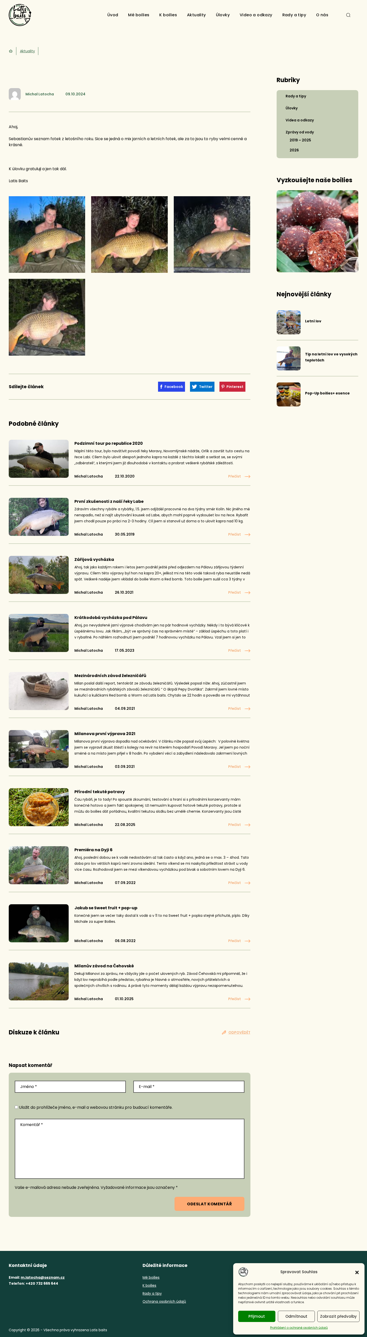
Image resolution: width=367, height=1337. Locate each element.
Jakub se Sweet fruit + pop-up (105, 908)
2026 (294, 150)
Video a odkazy (256, 15)
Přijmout (256, 1316)
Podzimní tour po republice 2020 (108, 443)
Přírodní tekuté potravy (99, 792)
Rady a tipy (294, 15)
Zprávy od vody (300, 132)
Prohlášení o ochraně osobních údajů (299, 1327)
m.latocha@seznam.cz (43, 1277)
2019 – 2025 (300, 140)
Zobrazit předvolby (338, 1316)
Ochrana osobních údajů (164, 1301)
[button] (357, 1271)
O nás (322, 15)
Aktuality (196, 15)
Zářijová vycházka (94, 559)
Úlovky (223, 15)
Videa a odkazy (300, 120)
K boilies (168, 15)
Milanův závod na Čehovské (104, 966)
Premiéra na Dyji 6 (93, 850)
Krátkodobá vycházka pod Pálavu (110, 617)
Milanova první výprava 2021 (104, 734)
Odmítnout (296, 1316)
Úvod (112, 15)
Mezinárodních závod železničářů (110, 676)
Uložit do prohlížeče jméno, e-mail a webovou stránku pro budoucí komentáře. (96, 1107)
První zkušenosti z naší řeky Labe (109, 501)
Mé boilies (138, 15)
